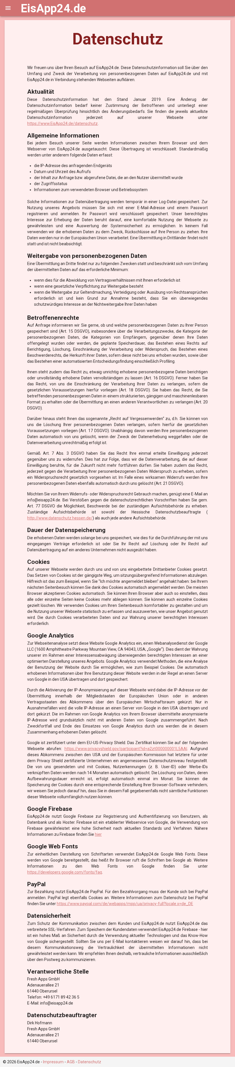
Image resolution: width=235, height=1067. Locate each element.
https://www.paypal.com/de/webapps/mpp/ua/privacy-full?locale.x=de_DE (125, 903)
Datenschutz (89, 1062)
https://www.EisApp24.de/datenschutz (62, 123)
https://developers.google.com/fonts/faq (64, 872)
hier (98, 834)
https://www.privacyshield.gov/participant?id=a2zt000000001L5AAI (125, 748)
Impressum (53, 1062)
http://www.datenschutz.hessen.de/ (60, 518)
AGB (71, 1062)
